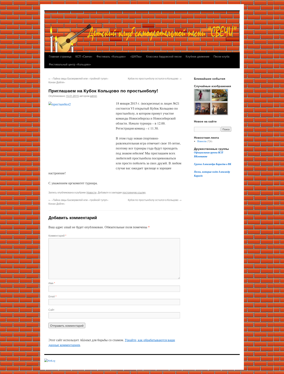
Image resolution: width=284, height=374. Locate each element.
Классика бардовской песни (164, 56)
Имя (51, 283)
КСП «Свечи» (83, 56)
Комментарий (57, 235)
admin (93, 96)
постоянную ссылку (134, 192)
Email (52, 296)
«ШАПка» (136, 56)
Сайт (51, 309)
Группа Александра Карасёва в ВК (212, 164)
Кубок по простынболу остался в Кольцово (155, 78)
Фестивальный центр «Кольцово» (70, 64)
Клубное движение (197, 56)
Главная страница (60, 56)
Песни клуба (221, 56)
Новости (91, 192)
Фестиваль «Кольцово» (111, 56)
